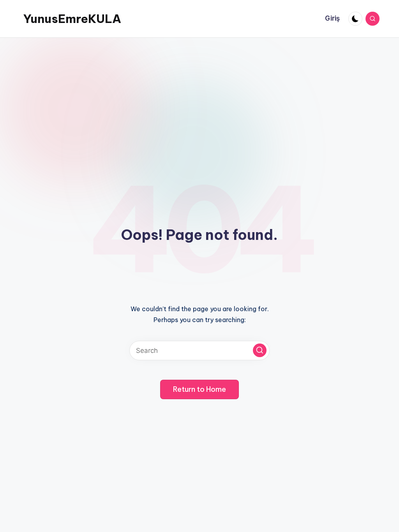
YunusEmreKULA (72, 18)
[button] (260, 350)
